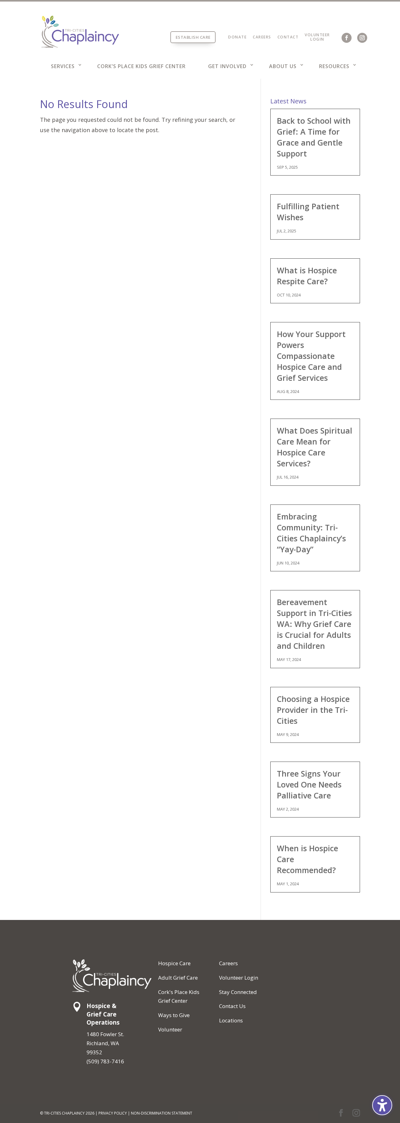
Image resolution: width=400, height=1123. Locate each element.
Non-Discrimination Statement (161, 1113)
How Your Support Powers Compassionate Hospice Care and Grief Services (311, 356)
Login (317, 39)
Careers (262, 37)
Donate (237, 37)
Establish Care (193, 37)
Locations (231, 1020)
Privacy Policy (112, 1113)
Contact (288, 37)
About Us (283, 66)
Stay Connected (238, 992)
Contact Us (232, 1006)
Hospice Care (174, 963)
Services (63, 66)
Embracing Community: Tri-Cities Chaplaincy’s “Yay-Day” (311, 532)
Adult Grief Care (178, 977)
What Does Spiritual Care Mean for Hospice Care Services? (314, 447)
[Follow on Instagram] (362, 38)
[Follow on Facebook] (347, 38)
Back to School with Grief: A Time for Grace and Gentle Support (314, 137)
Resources (334, 66)
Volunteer (317, 34)
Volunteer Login (238, 977)
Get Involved (227, 66)
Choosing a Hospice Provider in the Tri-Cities (313, 709)
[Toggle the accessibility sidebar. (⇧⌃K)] (382, 1105)
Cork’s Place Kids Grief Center (141, 66)
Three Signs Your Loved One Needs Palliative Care (309, 784)
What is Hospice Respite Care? (307, 275)
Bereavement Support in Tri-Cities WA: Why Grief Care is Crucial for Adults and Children (314, 624)
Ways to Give (174, 1015)
